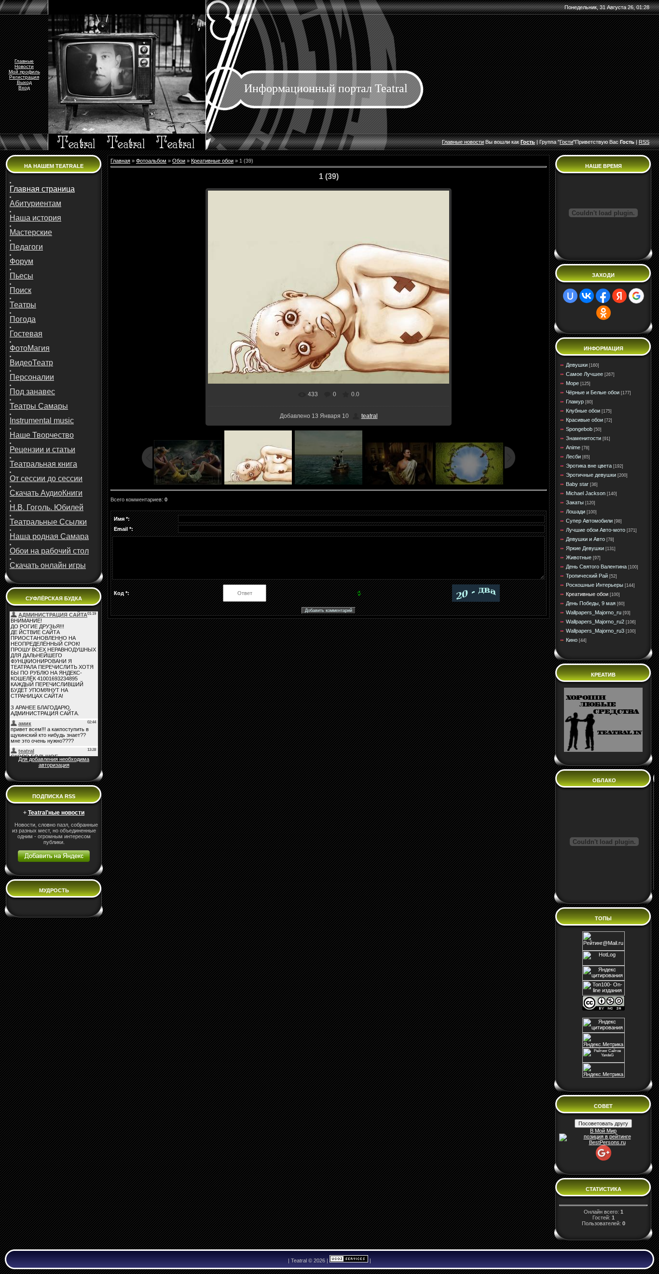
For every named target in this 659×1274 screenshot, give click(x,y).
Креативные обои (212, 161)
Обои (178, 161)
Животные (578, 557)
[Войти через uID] (570, 296)
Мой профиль (24, 71)
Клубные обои (583, 411)
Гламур (575, 401)
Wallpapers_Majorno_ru (593, 612)
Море (572, 383)
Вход (24, 87)
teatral (369, 416)
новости (474, 142)
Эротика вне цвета (589, 466)
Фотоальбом (151, 161)
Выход (24, 82)
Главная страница (42, 189)
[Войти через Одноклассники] (603, 312)
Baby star (577, 484)
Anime (573, 447)
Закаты (575, 502)
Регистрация (24, 77)
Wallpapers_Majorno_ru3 (595, 631)
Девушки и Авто (585, 539)
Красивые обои (584, 420)
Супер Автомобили (589, 521)
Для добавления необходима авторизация (53, 762)
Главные (24, 61)
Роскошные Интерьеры (594, 585)
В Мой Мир (603, 1131)
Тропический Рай (587, 576)
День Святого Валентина (596, 566)
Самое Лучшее (584, 374)
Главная (120, 161)
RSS (644, 142)
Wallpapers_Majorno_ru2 (595, 621)
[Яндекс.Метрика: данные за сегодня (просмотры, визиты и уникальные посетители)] (603, 1070)
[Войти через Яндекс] (619, 296)
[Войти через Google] (636, 296)
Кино (571, 640)
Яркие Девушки (585, 548)
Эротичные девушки (591, 475)
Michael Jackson (585, 493)
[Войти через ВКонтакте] (586, 296)
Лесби (573, 456)
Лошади (575, 511)
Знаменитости (583, 438)
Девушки (577, 365)
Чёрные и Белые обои (592, 392)
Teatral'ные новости (56, 812)
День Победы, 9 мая (591, 603)
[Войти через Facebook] (603, 296)
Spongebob (579, 429)
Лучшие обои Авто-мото (595, 530)
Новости (24, 66)
